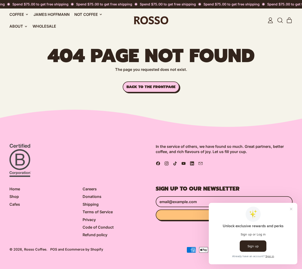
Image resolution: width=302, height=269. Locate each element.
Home (14, 189)
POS (53, 249)
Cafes (14, 204)
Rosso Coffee (35, 249)
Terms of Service (98, 211)
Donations (92, 196)
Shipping (91, 204)
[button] (280, 20)
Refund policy (95, 234)
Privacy (89, 219)
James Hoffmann (52, 14)
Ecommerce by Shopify (84, 249)
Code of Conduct (98, 227)
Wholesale (44, 26)
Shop (14, 196)
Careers (90, 189)
